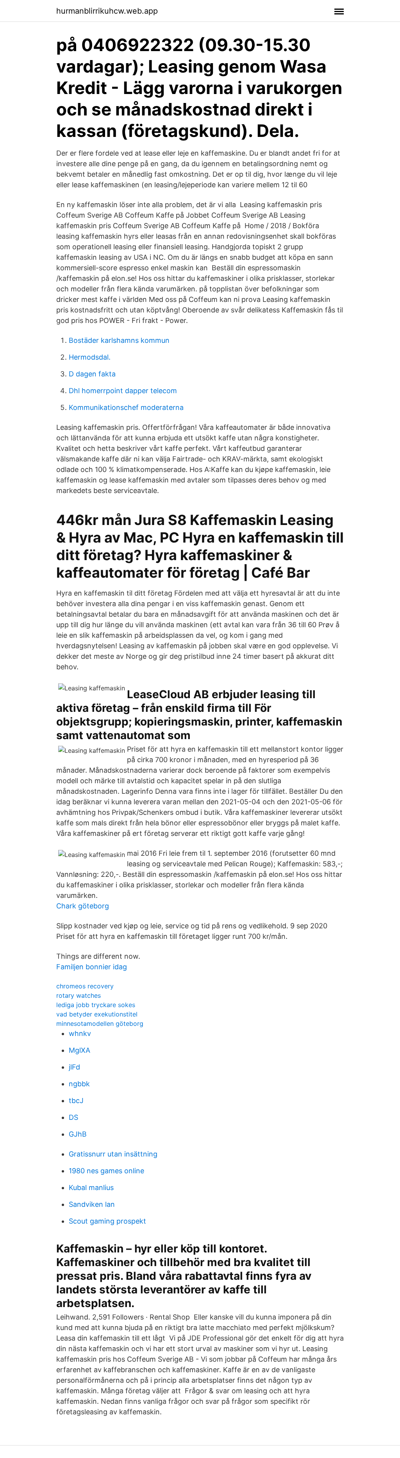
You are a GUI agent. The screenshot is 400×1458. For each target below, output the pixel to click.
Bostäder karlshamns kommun (119, 340)
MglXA (79, 1050)
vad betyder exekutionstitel (97, 1014)
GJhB (78, 1134)
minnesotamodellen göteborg (99, 1023)
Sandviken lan (92, 1204)
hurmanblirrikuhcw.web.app (107, 11)
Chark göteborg (82, 906)
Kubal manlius (91, 1187)
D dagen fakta (92, 374)
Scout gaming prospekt (107, 1221)
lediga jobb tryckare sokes (95, 1005)
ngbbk (79, 1084)
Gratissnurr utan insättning (113, 1154)
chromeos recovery (85, 986)
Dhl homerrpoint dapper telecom (123, 391)
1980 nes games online (106, 1171)
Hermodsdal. (90, 357)
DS (73, 1117)
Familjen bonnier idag (91, 967)
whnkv (80, 1033)
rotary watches (78, 995)
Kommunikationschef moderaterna (126, 407)
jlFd (74, 1067)
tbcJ (76, 1100)
